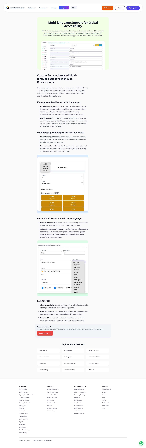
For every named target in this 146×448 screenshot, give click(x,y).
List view (21, 408)
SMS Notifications (79, 411)
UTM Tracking (50, 411)
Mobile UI (49, 405)
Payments (77, 397)
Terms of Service (37, 440)
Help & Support (106, 389)
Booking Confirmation (25, 403)
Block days (22, 424)
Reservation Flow (79, 389)
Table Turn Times (24, 400)
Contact (104, 392)
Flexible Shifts (23, 389)
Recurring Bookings (80, 395)
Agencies (65, 8)
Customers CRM (23, 419)
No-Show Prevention (80, 392)
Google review (78, 403)
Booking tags (78, 400)
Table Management (24, 397)
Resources (42, 8)
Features (31, 8)
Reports (21, 422)
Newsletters (105, 405)
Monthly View (23, 411)
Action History (23, 432)
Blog (103, 408)
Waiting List (22, 405)
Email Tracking (78, 408)
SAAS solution (50, 400)
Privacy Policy (48, 440)
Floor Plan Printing (24, 430)
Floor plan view (23, 413)
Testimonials (105, 403)
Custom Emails (78, 405)
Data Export (22, 427)
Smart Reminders (79, 413)
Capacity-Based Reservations (27, 395)
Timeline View (23, 416)
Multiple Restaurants (53, 389)
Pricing (54, 8)
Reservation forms (52, 397)
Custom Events (23, 392)
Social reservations (52, 408)
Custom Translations (52, 395)
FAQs (103, 397)
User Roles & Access (52, 392)
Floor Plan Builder (52, 403)
